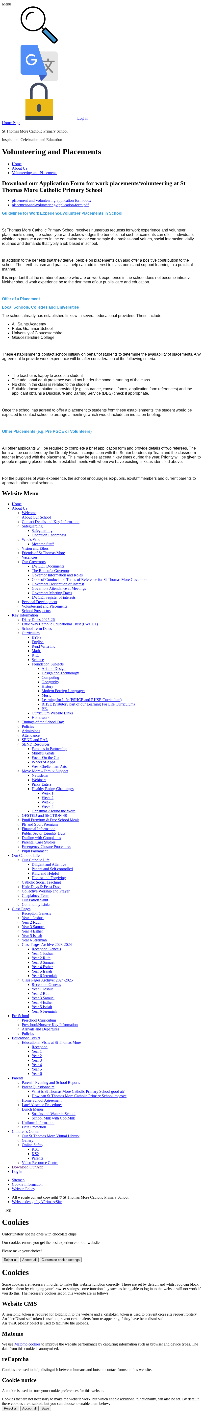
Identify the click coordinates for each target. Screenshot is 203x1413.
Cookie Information (27, 1184)
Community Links (36, 904)
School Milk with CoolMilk (53, 1118)
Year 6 (37, 1073)
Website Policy (23, 1189)
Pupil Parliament (35, 851)
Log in (82, 118)
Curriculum (31, 633)
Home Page (11, 123)
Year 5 (37, 1069)
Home (17, 164)
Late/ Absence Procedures (42, 1105)
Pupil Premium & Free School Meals (50, 820)
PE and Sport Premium (40, 824)
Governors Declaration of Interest (58, 584)
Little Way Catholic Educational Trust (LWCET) (60, 624)
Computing (50, 677)
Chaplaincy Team (35, 895)
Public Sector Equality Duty (44, 833)
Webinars (39, 780)
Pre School (20, 1016)
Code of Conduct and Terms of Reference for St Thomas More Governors (89, 579)
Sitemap (18, 1180)
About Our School (36, 517)
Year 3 (37, 1060)
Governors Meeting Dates (52, 593)
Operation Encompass (49, 535)
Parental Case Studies (38, 842)
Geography (50, 682)
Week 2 (47, 798)
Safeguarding (32, 526)
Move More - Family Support (45, 771)
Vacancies (29, 557)
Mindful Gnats (43, 753)
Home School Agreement (41, 1100)
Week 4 (47, 806)
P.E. (45, 708)
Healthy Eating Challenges (53, 789)
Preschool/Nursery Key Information (50, 1025)
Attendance (31, 735)
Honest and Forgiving (49, 878)
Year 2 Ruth (31, 922)
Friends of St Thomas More (43, 553)
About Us (19, 168)
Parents (17, 1078)
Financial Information (38, 829)
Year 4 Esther (32, 931)
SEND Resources (36, 744)
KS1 (35, 1149)
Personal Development (39, 602)
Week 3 (47, 802)
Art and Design (54, 668)
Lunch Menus (33, 1109)
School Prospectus (36, 611)
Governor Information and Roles (57, 575)
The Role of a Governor (50, 571)
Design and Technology (60, 673)
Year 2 (37, 1056)
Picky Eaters (41, 784)
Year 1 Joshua (33, 918)
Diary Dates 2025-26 (38, 619)
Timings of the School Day (43, 722)
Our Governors (34, 562)
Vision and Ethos (35, 548)
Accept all (29, 1260)
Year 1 (37, 1051)
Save (45, 1408)
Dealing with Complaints (41, 838)
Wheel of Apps (43, 762)
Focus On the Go (45, 757)
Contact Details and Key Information (50, 522)
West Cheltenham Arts (49, 766)
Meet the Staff (43, 544)
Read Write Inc (43, 646)
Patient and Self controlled (52, 869)
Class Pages (21, 909)
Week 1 (47, 793)
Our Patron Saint (35, 900)
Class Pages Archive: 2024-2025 (47, 980)
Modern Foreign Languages (63, 691)
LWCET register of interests (54, 597)
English (38, 642)
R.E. (35, 655)
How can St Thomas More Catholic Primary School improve (79, 1096)
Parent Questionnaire (38, 1087)
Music (46, 695)
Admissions (31, 731)
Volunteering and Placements (34, 173)
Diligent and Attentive (49, 864)
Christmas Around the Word (54, 811)
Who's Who (31, 539)
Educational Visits (26, 1038)
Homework (41, 717)
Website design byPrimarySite (37, 1202)
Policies (28, 726)
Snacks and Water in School (54, 1114)
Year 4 (37, 1065)
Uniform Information (38, 1122)
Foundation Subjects (48, 664)
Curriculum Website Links (52, 713)
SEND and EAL (35, 740)
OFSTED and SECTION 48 (44, 815)
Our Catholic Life (26, 855)
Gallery (27, 1140)
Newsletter (40, 775)
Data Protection (34, 1127)
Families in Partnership (49, 749)
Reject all (10, 1260)
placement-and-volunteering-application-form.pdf (50, 205)
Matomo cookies (27, 1344)
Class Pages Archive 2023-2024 (47, 944)
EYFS (37, 637)
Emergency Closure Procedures (46, 846)
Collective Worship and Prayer (46, 891)
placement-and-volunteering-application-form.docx (51, 200)
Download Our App (27, 1167)
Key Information (25, 615)
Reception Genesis (36, 913)
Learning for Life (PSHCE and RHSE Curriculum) (82, 700)
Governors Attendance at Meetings (59, 588)
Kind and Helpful (45, 873)
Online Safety (32, 1145)
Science (38, 660)
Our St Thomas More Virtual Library (50, 1136)
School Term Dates (37, 628)
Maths (36, 651)
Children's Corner (26, 1131)
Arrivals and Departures (40, 1029)
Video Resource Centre (40, 1163)
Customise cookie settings (61, 1260)
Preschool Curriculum (39, 1020)
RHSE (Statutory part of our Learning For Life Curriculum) (88, 704)
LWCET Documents (48, 566)
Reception (40, 1047)
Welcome (29, 513)
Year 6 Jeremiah (34, 940)
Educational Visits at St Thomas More (51, 1042)
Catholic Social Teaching (41, 882)
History (47, 686)
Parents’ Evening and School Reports (51, 1082)
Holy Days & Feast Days (41, 887)
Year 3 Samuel (33, 927)
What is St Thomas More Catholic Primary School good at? (78, 1091)
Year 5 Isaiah (32, 936)
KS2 (35, 1154)
